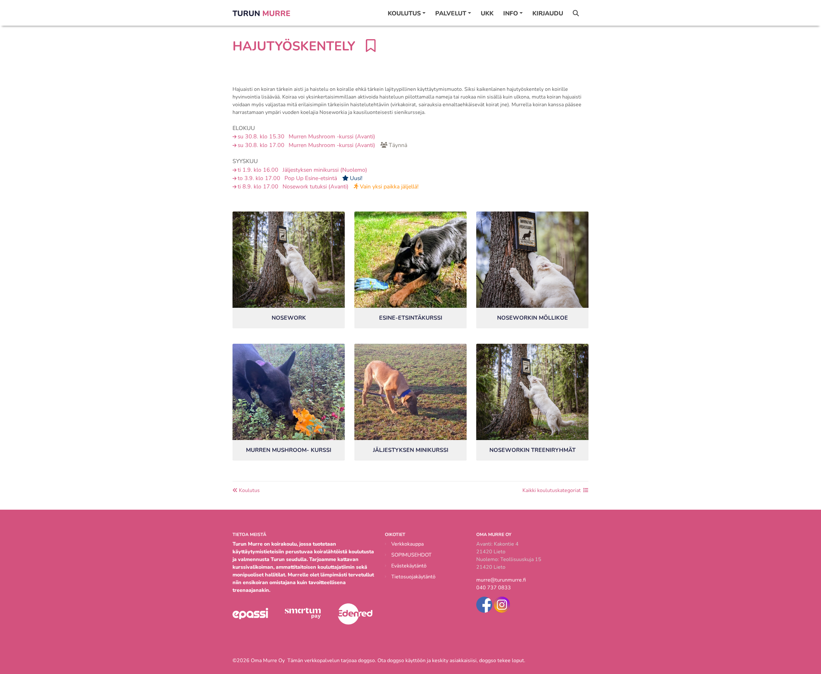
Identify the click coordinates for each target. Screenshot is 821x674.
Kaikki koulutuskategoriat (551, 490)
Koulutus (249, 490)
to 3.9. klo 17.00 (300, 178)
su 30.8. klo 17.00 (322, 145)
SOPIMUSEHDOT (411, 554)
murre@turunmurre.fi (501, 579)
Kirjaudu (547, 13)
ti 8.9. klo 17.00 (328, 186)
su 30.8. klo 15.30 (306, 136)
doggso (366, 660)
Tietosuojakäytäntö (413, 576)
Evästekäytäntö (409, 565)
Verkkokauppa (407, 544)
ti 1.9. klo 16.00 (302, 170)
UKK (487, 13)
